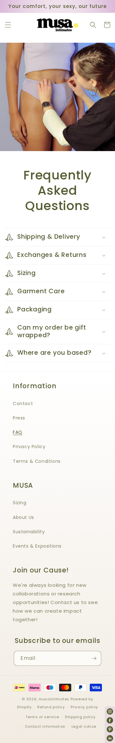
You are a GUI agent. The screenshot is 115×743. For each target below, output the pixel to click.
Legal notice (84, 726)
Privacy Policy (29, 446)
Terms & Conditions (37, 461)
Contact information (45, 726)
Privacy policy (84, 707)
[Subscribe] (94, 658)
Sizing (20, 502)
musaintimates (54, 699)
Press (19, 418)
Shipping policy (80, 716)
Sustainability (29, 531)
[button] (8, 25)
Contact (23, 403)
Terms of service (42, 716)
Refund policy (51, 707)
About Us (23, 517)
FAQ (17, 432)
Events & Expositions (37, 546)
